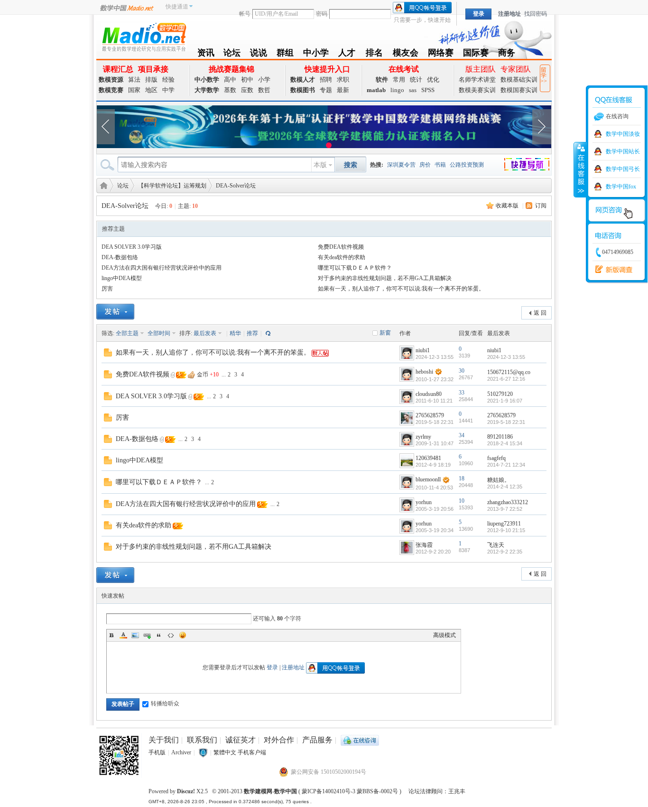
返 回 (540, 313)
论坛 (232, 54)
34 (461, 435)
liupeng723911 (504, 523)
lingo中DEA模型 (122, 278)
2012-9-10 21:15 (506, 530)
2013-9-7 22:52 (504, 509)
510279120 (500, 394)
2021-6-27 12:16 (506, 379)
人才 (346, 54)
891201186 (500, 436)
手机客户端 (252, 752)
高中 (230, 79)
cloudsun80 (429, 394)
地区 (151, 90)
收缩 (580, 169)
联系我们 (202, 740)
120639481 (428, 458)
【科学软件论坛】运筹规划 (172, 185)
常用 (399, 79)
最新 (343, 90)
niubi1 (423, 350)
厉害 (107, 288)
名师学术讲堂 (477, 79)
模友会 (405, 54)
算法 (134, 79)
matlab (376, 90)
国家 (134, 90)
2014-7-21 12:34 (506, 465)
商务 (506, 54)
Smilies (182, 635)
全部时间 (159, 333)
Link (147, 635)
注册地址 (509, 13)
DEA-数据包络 (120, 257)
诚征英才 (240, 740)
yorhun (424, 502)
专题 (326, 90)
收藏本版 (507, 205)
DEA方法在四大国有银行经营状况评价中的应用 (162, 267)
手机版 (157, 752)
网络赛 (441, 54)
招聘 (326, 79)
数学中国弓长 (623, 169)
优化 (433, 79)
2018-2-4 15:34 (504, 443)
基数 (230, 90)
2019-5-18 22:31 (506, 422)
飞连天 (495, 545)
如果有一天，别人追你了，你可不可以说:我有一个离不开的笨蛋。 (401, 288)
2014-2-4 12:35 (504, 486)
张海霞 (424, 545)
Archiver (181, 752)
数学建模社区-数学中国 (102, 185)
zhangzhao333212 (507, 502)
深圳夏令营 (401, 164)
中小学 (316, 54)
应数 (247, 90)
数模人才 (302, 79)
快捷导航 (532, 165)
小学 (264, 79)
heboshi (424, 371)
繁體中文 (224, 752)
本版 (320, 165)
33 (461, 392)
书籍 (440, 164)
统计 (416, 79)
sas (413, 90)
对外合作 (279, 740)
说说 (258, 54)
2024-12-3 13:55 (506, 357)
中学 (168, 90)
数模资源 (111, 79)
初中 (247, 79)
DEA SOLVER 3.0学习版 (132, 247)
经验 (168, 79)
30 (461, 370)
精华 (235, 333)
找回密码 (535, 13)
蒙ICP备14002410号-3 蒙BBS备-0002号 (350, 791)
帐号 (244, 13)
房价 (425, 164)
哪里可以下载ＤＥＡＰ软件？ (355, 267)
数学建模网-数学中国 (270, 791)
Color (123, 635)
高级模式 (444, 635)
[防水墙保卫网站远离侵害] (203, 752)
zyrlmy (423, 436)
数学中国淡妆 (623, 134)
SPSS (428, 90)
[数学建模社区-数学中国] (143, 36)
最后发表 (205, 333)
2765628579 (430, 415)
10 (461, 500)
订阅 (540, 205)
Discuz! (186, 791)
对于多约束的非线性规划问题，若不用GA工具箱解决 (385, 278)
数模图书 (302, 90)
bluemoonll (428, 479)
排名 (374, 54)
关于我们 (163, 740)
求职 (343, 79)
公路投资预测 (467, 164)
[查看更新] (267, 333)
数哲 (264, 90)
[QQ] (360, 740)
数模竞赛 (111, 90)
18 (461, 478)
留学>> (543, 75)
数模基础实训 (518, 79)
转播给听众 (165, 703)
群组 (285, 54)
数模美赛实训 (477, 90)
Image (135, 635)
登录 (272, 667)
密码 (321, 13)
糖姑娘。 (498, 480)
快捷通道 (177, 6)
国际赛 (476, 54)
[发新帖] (115, 311)
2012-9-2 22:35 (504, 551)
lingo (397, 90)
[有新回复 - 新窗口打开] (108, 351)
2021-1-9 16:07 (504, 401)
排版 (151, 79)
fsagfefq (496, 458)
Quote (159, 635)
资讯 (205, 54)
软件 (382, 79)
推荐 (252, 333)
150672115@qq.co (508, 372)
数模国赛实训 (518, 90)
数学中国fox (621, 186)
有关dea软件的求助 (341, 257)
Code (171, 635)
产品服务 (317, 740)
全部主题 (127, 333)
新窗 (385, 332)
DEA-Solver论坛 (236, 185)
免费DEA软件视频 (341, 247)
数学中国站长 (623, 151)
